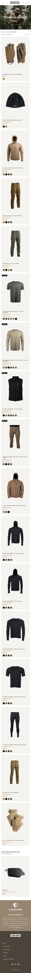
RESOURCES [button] (6, 949)
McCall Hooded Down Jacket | (14, 505)
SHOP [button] (4, 943)
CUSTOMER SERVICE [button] (8, 959)
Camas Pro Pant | (11, 263)
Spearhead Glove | (12, 74)
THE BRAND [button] (6, 946)
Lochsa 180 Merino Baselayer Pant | (15, 744)
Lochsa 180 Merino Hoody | (12, 601)
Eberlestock (17, 969)
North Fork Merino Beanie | (12, 120)
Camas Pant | (11, 792)
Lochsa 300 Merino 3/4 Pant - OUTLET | (15, 457)
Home (2, 32)
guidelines (19, 927)
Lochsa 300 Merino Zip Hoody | (13, 553)
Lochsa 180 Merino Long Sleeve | (14, 649)
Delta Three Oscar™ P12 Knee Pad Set (13, 840)
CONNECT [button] (5, 952)
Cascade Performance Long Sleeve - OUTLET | (15, 361)
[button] (2, 2)
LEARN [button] (5, 955)
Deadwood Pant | (12, 215)
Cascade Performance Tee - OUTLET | (13, 312)
